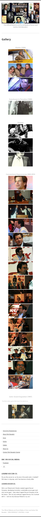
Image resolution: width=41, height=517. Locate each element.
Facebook (6, 463)
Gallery (5, 445)
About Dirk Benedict (8, 434)
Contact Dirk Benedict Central (11, 452)
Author (5, 441)
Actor (4, 438)
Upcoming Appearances (10, 431)
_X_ (4, 466)
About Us (5, 449)
